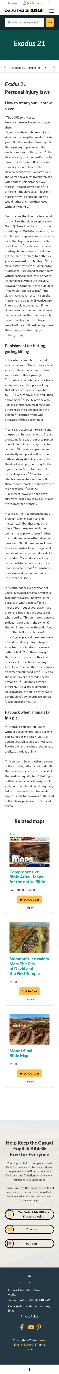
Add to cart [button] (29, 991)
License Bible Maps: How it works (25, 1292)
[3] (28, 270)
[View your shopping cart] (49, 3)
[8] (21, 523)
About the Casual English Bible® (29, 1300)
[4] (40, 375)
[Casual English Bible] (24, 10)
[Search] (50, 22)
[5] (10, 395)
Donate (12, 3)
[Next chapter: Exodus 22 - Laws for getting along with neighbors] (54, 67)
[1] (42, 132)
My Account (34, 3)
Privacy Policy (30, 1316)
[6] (19, 419)
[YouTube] (27, 1327)
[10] (33, 701)
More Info (29, 907)
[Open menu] (29, 1276)
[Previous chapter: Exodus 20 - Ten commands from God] (5, 67)
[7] (42, 498)
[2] (13, 226)
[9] (30, 578)
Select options (29, 899)
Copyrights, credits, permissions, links (29, 1308)
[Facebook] (17, 1327)
